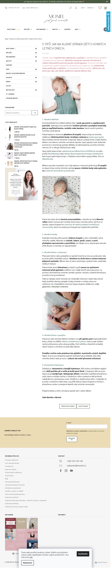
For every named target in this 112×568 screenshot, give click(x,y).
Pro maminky (10, 57)
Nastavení (27, 563)
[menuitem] (13, 29)
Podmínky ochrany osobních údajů (16, 507)
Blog (6, 479)
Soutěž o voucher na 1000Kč (14, 491)
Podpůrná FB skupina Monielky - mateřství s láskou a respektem (26, 500)
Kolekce (9, 77)
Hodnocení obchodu (11, 497)
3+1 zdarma (10, 94)
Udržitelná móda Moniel (13, 488)
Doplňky (9, 65)
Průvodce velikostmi (11, 460)
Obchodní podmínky (11, 503)
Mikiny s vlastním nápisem (15, 73)
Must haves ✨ (11, 48)
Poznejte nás (9, 466)
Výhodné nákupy (12, 98)
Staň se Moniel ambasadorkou (15, 494)
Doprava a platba (10, 469)
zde (31, 557)
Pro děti (9, 53)
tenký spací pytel (96, 137)
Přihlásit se (71, 439)
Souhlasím (83, 554)
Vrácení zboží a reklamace (13, 472)
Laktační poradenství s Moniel (14, 485)
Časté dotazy (9, 476)
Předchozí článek (67, 406)
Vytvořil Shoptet (102, 562)
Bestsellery (10, 90)
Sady (7, 69)
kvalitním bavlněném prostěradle (59, 171)
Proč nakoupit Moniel (12, 463)
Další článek (83, 406)
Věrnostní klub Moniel (12, 482)
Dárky (8, 82)
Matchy (8, 61)
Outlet (8, 86)
